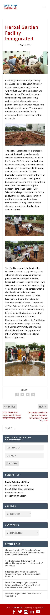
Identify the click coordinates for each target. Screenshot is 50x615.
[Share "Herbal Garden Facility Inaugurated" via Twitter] (22, 394)
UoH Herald (17, 607)
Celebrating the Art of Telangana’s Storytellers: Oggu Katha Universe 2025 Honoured (22, 574)
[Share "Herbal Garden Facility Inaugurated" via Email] (32, 394)
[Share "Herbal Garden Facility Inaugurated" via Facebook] (17, 394)
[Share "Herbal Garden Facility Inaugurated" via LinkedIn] (27, 394)
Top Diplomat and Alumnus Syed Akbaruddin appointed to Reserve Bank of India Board (24, 563)
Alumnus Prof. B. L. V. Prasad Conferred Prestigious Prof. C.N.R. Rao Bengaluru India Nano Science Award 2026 (24, 552)
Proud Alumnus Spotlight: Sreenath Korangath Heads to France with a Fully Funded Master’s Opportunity (23, 584)
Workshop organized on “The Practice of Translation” (23, 594)
